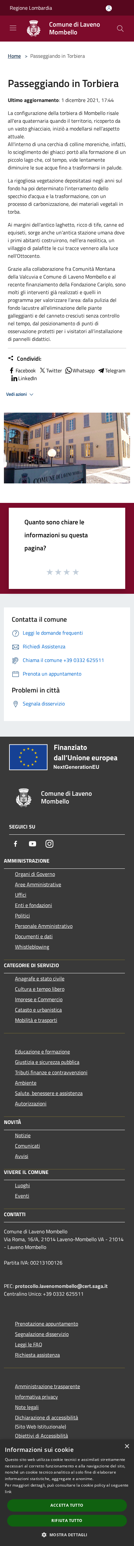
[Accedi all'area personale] (108, 8)
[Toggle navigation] (13, 28)
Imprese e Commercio (38, 999)
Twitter (54, 370)
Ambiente (25, 1083)
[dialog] (67, 1493)
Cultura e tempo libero (39, 989)
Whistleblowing (32, 947)
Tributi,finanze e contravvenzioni (51, 1072)
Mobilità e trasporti (36, 1020)
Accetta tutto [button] (66, 1505)
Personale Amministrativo (44, 926)
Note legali (27, 1407)
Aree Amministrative (38, 884)
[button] (67, 1535)
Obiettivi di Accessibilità (41, 1436)
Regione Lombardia (31, 8)
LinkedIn (27, 378)
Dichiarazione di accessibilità (46, 1417)
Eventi (22, 1196)
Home (14, 56)
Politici (22, 915)
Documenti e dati (34, 936)
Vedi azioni (17, 394)
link (8, 1491)
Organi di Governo (35, 874)
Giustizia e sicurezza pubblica (47, 1062)
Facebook (26, 370)
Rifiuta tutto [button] (66, 1520)
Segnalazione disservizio (42, 1334)
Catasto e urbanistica (38, 1010)
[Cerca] (120, 28)
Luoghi (22, 1185)
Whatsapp (84, 370)
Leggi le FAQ (28, 1344)
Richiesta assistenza (37, 1355)
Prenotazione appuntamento (46, 1324)
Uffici (20, 895)
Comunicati (27, 1146)
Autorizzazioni (31, 1103)
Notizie (23, 1135)
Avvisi (21, 1156)
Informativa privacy (36, 1397)
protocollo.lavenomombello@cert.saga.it (61, 1286)
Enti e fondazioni (33, 905)
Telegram (115, 370)
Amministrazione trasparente (47, 1386)
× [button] (126, 1446)
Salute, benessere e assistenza (49, 1093)
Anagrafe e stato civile (39, 978)
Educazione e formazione (42, 1051)
